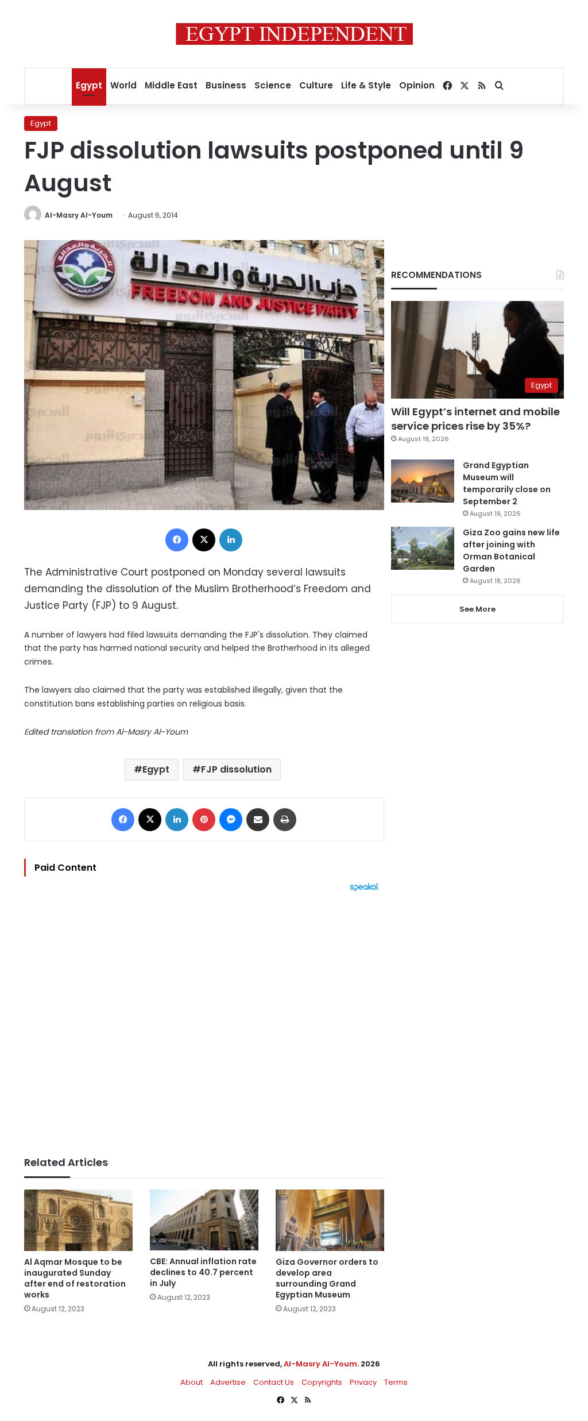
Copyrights (321, 1382)
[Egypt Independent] (294, 34)
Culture (316, 85)
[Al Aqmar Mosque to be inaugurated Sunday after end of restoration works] (78, 1220)
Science (272, 85)
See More (477, 609)
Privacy (363, 1382)
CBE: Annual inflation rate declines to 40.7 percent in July (203, 1272)
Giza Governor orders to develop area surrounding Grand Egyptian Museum (327, 1278)
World (123, 85)
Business (226, 85)
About (191, 1382)
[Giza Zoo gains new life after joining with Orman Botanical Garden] (422, 548)
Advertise (228, 1382)
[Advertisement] (204, 1018)
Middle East (171, 85)
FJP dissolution (236, 769)
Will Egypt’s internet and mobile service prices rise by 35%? (475, 418)
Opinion (417, 85)
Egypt (89, 85)
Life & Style (366, 85)
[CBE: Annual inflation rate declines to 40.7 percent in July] (204, 1220)
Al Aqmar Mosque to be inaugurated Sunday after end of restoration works (75, 1278)
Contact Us (273, 1382)
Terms (396, 1382)
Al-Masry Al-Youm (79, 215)
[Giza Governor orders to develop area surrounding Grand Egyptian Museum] (330, 1220)
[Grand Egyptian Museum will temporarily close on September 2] (422, 481)
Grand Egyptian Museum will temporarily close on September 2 (507, 483)
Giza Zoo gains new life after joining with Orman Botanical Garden (511, 550)
